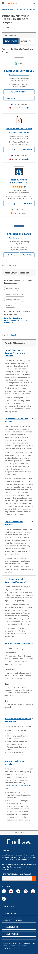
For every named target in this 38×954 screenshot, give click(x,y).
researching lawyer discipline (16, 785)
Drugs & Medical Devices (15, 294)
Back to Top (20, 833)
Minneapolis (8, 323)
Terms (4, 946)
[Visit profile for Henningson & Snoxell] (19, 120)
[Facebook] (4, 891)
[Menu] (3, 3)
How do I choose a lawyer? (17, 643)
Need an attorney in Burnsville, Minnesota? (15, 580)
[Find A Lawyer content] (34, 913)
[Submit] (34, 878)
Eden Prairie (17, 318)
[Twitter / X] (18, 891)
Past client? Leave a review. (19, 75)
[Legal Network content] (34, 934)
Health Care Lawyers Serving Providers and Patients (15, 353)
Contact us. (25, 860)
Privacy (12, 946)
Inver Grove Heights (11, 320)
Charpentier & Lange (19, 233)
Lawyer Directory (7, 9)
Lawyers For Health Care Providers (16, 420)
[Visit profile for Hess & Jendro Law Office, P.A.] (19, 171)
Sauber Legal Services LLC (19, 70)
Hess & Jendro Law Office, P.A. (19, 181)
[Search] (34, 3)
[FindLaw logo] (12, 3)
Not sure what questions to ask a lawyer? (18, 720)
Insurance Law (11, 289)
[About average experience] (28, 108)
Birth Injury (10, 305)
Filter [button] (6, 28)
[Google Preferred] (4, 899)
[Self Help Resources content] (34, 920)
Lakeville (7, 318)
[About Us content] (34, 906)
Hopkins (24, 320)
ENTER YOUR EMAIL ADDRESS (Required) (16, 874)
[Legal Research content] (34, 927)
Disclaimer (22, 946)
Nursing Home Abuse (13, 300)
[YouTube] (11, 891)
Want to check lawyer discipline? (15, 762)
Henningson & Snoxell (19, 128)
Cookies (6, 948)
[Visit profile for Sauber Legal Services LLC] (19, 63)
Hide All (13, 335)
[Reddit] (33, 891)
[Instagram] (26, 891)
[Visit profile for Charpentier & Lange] (19, 226)
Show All (5, 335)
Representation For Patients (14, 523)
